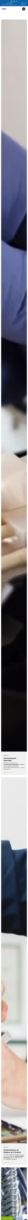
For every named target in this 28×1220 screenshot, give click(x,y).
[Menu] (23, 9)
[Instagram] (16, 1)
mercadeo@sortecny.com (10, 4)
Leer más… (7, 772)
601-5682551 (10, 3)
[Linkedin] (14, 1)
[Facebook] (11, 1)
